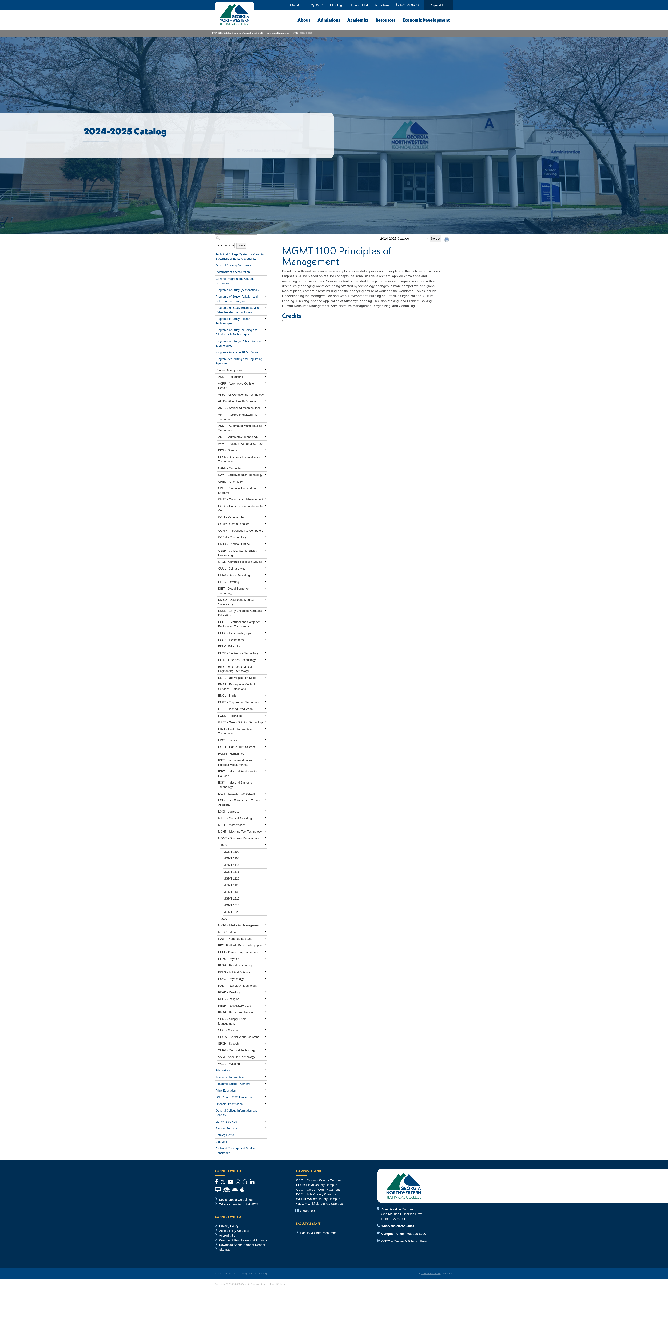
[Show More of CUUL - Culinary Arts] (265, 568)
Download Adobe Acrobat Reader (242, 1245)
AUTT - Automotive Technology (238, 437)
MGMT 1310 (231, 898)
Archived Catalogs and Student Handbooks (236, 1151)
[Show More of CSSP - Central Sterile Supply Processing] (265, 550)
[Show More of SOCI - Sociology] (265, 1029)
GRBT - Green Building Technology (241, 722)
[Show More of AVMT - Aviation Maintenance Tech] (265, 443)
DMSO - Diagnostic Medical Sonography (236, 602)
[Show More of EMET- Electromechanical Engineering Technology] (265, 666)
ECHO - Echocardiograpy (234, 633)
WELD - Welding (229, 1063)
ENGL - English (228, 695)
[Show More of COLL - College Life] (265, 516)
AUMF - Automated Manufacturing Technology (240, 428)
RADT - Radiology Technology (237, 985)
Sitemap (224, 1249)
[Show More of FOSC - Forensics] (265, 715)
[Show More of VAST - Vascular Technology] (265, 1056)
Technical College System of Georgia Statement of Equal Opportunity (240, 257)
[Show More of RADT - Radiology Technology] (265, 985)
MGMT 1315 (231, 905)
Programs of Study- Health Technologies (233, 321)
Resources (385, 20)
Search (241, 245)
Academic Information (230, 1077)
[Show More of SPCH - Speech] (265, 1043)
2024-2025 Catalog (222, 33)
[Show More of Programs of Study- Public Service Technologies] (265, 340)
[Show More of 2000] (265, 918)
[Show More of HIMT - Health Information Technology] (265, 728)
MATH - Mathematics (232, 825)
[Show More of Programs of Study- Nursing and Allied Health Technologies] (265, 329)
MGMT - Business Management (274, 33)
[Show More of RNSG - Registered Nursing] (265, 1012)
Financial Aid (359, 5)
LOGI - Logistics (229, 811)
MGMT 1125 (231, 885)
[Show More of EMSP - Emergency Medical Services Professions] (265, 684)
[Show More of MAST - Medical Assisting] (265, 817)
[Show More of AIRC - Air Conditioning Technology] (265, 394)
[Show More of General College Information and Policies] (265, 1110)
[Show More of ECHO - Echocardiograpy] (265, 632)
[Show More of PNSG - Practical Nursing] (265, 965)
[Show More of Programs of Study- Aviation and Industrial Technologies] (265, 296)
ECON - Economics (231, 640)
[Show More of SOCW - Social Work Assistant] (265, 1036)
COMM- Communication (233, 524)
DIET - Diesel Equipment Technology (234, 591)
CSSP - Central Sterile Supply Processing (237, 553)
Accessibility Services (234, 1231)
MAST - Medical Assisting (235, 818)
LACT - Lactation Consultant (236, 793)
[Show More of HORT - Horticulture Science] (265, 746)
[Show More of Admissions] (265, 1070)
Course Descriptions (245, 33)
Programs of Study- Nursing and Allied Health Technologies (236, 332)
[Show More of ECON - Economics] (265, 639)
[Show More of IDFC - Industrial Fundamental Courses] (265, 771)
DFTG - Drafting (228, 582)
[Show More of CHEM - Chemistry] (265, 481)
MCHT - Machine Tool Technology (240, 831)
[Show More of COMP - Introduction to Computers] (265, 530)
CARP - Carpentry (230, 468)
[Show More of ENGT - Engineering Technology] (265, 702)
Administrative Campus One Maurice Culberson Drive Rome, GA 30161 (402, 1214)
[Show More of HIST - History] (265, 739)
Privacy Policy (228, 1226)
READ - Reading (229, 992)
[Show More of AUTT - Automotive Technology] (265, 436)
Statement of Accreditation (233, 272)
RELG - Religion (228, 999)
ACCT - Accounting (230, 376)
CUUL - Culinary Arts (231, 568)
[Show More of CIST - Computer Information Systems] (265, 487)
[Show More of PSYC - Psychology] (265, 978)
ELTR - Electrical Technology (237, 660)
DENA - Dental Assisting (234, 575)
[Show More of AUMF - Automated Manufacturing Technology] (265, 425)
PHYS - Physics (228, 959)
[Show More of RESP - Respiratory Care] (265, 1005)
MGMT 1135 (231, 892)
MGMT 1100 (231, 851)
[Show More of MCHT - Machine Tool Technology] (265, 831)
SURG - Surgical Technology (236, 1050)
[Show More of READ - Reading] (265, 991)
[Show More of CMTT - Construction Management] (265, 499)
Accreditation (228, 1235)
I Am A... (296, 5)
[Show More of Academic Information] (265, 1076)
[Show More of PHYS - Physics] (265, 958)
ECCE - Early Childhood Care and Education (240, 613)
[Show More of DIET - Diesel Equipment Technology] (265, 588)
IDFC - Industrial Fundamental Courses (237, 774)
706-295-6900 (416, 1234)
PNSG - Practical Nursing (235, 965)
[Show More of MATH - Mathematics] (265, 824)
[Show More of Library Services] (265, 1121)
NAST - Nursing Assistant (235, 938)
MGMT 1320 (231, 912)
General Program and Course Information (235, 281)
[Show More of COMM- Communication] (265, 523)
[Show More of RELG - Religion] (265, 998)
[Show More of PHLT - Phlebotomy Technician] (265, 951)
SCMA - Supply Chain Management (232, 1021)
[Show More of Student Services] (265, 1128)
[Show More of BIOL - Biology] (265, 449)
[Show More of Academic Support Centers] (265, 1083)
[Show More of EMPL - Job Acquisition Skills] (265, 677)
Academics (357, 20)
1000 (295, 33)
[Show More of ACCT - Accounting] (265, 376)
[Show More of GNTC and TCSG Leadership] (265, 1096)
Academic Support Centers (233, 1083)
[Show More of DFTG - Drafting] (265, 581)
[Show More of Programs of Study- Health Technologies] (265, 318)
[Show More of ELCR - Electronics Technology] (265, 652)
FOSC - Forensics (230, 715)
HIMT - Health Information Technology (235, 731)
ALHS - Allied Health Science (237, 401)
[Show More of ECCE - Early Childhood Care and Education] (265, 610)
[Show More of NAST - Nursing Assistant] (265, 938)
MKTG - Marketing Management (239, 925)
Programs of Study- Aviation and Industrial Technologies (237, 299)
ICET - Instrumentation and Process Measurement (235, 762)
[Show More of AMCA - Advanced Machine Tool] (265, 407)
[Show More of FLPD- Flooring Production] (265, 708)
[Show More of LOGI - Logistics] (265, 811)
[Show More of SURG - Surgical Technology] (265, 1050)
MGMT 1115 (231, 871)
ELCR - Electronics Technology (238, 653)
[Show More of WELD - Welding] (265, 1063)
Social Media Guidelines (236, 1199)
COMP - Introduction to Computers (240, 530)
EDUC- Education (229, 646)
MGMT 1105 (231, 858)
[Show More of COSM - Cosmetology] (265, 536)
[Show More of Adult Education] (265, 1090)
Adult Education (226, 1090)
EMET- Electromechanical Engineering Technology (235, 669)
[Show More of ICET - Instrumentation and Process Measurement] (265, 759)
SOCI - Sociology (229, 1030)
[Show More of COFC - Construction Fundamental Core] (265, 505)
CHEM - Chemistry (230, 481)
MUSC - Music (227, 932)
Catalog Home (225, 1135)
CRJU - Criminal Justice (234, 544)
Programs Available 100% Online (237, 352)
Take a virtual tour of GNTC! (238, 1204)
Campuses (307, 1211)
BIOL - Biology (227, 450)
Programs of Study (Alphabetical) (237, 290)
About (303, 20)
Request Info (438, 5)
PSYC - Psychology (231, 979)
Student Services (227, 1128)
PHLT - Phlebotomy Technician (238, 952)
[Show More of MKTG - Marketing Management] (265, 924)
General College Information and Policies (236, 1113)
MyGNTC (317, 5)
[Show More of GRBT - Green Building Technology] (265, 722)
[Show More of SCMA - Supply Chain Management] (265, 1018)
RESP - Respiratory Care (234, 1005)
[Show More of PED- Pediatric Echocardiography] (265, 945)
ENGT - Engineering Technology (239, 702)
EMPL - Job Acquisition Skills (237, 678)
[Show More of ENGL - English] (265, 695)
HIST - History (227, 740)
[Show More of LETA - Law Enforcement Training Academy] (265, 800)
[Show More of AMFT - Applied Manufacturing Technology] (265, 414)
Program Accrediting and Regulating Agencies (239, 361)
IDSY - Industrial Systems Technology (235, 785)
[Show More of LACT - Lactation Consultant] (265, 793)
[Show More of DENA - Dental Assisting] (265, 574)
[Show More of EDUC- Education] (265, 646)
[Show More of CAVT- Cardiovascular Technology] (265, 474)
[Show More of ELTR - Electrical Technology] (265, 659)
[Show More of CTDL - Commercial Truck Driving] (265, 561)
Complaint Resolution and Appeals (243, 1240)
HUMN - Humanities (231, 753)
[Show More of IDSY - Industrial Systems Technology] (265, 782)
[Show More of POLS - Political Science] (265, 971)
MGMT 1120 (231, 878)
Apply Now (382, 5)
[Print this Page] (447, 240)
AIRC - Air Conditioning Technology (241, 394)
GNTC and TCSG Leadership (234, 1097)
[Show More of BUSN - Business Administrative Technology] (265, 456)
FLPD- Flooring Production (235, 709)
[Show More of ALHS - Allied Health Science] (265, 400)
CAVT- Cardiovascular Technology (240, 475)
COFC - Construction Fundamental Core (240, 508)
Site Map (221, 1142)
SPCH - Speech (228, 1043)
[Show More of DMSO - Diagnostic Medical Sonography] (265, 599)
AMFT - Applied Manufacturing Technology (237, 417)
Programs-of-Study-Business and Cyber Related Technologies (237, 310)
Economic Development (426, 20)
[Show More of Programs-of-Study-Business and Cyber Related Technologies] (265, 307)
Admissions (328, 20)
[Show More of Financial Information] (265, 1103)
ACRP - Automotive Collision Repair (236, 386)
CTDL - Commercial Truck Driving (240, 561)
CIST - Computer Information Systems (237, 490)
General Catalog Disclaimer (233, 265)
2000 (224, 918)
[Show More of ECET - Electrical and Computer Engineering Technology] (265, 621)
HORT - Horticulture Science (237, 747)
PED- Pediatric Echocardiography (240, 945)
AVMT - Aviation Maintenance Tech (240, 443)
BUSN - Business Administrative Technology (239, 459)
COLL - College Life (231, 517)
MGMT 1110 (231, 865)
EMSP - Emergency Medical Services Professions (236, 687)
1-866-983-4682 (409, 5)
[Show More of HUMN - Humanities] (265, 753)
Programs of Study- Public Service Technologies (238, 343)
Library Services (226, 1121)
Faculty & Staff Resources (318, 1233)
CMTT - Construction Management (240, 499)
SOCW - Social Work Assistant (238, 1037)
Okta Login (337, 5)
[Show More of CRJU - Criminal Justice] (265, 543)
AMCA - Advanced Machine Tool (239, 408)
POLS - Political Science (234, 972)
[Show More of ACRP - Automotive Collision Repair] (265, 383)
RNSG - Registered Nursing (236, 1012)
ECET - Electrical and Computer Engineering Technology (239, 624)
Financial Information (229, 1104)
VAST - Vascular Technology (236, 1057)
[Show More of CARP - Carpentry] (265, 467)
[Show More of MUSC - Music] (265, 931)
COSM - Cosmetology (232, 537)
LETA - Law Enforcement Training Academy (239, 803)
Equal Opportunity (431, 1273)
